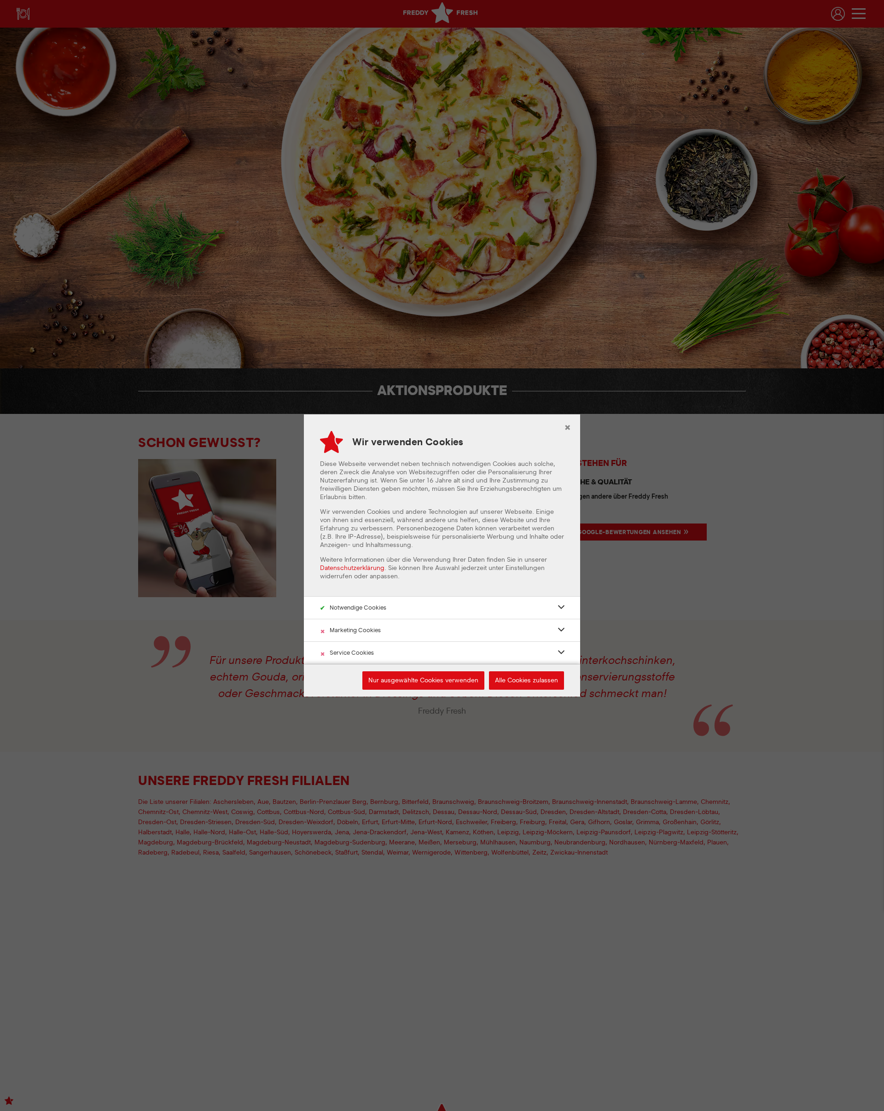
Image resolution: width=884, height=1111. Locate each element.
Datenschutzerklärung (352, 568)
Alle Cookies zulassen (526, 680)
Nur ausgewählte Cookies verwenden (423, 680)
